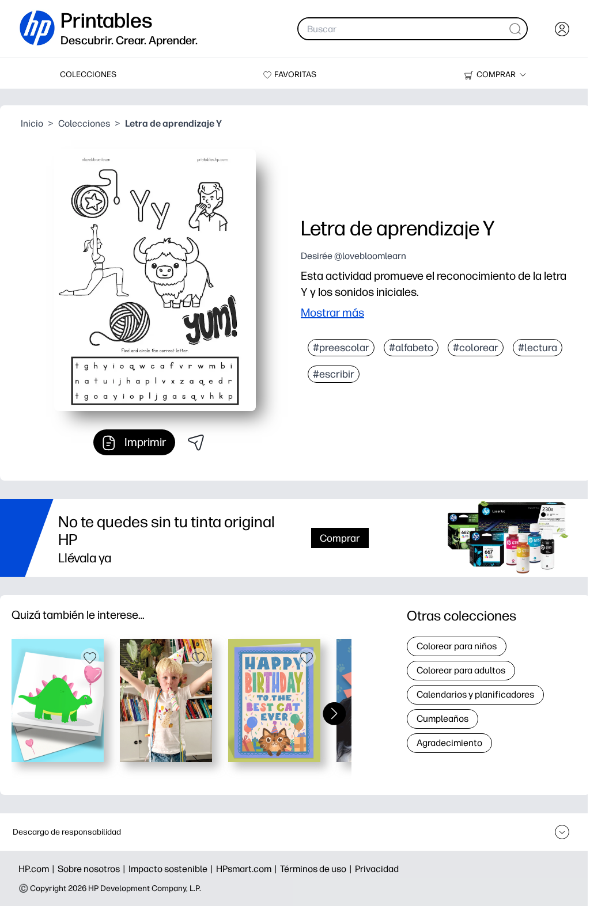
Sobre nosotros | (93, 868)
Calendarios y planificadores (475, 694)
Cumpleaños (442, 718)
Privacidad (377, 868)
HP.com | (38, 868)
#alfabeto (411, 347)
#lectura (537, 347)
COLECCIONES (88, 74)
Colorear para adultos (461, 670)
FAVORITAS (295, 74)
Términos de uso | (317, 868)
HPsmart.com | (248, 868)
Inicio (32, 123)
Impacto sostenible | (172, 868)
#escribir (333, 374)
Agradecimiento (449, 742)
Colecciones (84, 123)
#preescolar (341, 347)
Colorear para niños (457, 646)
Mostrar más (332, 312)
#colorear (475, 347)
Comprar (340, 538)
